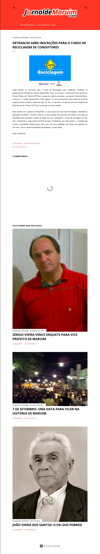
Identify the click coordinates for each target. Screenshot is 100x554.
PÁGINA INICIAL (28, 25)
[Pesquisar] (86, 7)
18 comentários (30, 418)
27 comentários (30, 344)
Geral (24, 147)
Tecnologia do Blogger (52, 546)
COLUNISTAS (43, 25)
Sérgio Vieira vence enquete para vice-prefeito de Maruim (45, 336)
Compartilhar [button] (17, 143)
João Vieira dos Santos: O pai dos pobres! (47, 525)
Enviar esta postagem (32, 143)
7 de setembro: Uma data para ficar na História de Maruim (45, 411)
